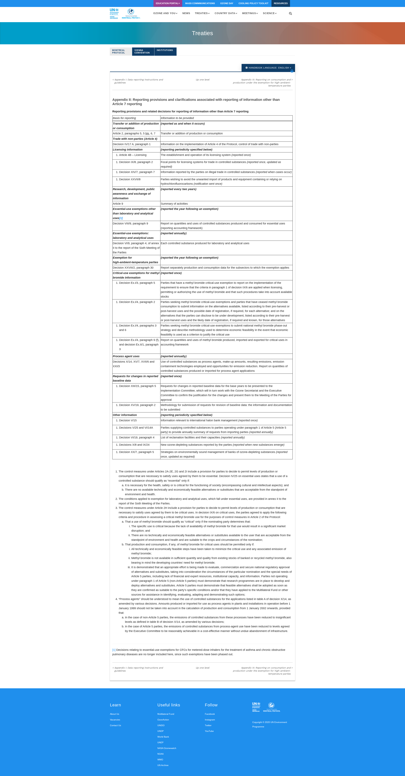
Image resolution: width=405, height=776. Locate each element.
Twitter (208, 725)
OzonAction (163, 719)
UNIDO (161, 725)
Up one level (202, 79)
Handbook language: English (269, 67)
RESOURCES (281, 3)
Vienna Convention (142, 51)
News (186, 13)
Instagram (210, 719)
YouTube (209, 731)
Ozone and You (164, 13)
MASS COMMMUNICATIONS (200, 3)
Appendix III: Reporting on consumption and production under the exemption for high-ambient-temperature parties (263, 82)
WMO (160, 759)
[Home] (125, 13)
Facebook (210, 714)
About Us (114, 714)
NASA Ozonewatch (166, 748)
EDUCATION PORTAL (167, 3)
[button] (292, 71)
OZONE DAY (226, 3)
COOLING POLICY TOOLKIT (253, 3)
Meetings (249, 13)
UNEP (160, 742)
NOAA (160, 754)
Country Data (225, 13)
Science (269, 13)
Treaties (201, 13)
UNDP (160, 731)
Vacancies (115, 719)
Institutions (165, 50)
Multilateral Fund (165, 714)
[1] (113, 649)
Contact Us (115, 725)
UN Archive (162, 765)
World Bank (163, 736)
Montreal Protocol (118, 51)
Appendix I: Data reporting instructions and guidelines (137, 81)
